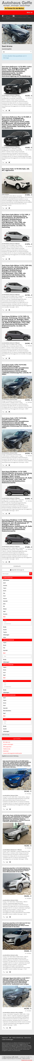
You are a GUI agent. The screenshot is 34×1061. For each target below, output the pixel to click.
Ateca (5, 621)
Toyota (5, 632)
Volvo (4, 637)
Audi (4, 583)
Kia (4, 606)
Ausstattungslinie (6, 49)
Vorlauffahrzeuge (8, 640)
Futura (5, 598)
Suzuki (5, 629)
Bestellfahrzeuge (8, 664)
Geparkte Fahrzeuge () (18, 570)
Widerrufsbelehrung (17, 1037)
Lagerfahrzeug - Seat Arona (17, 387)
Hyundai (5, 601)
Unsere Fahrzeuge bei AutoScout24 (12, 753)
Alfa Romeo (6, 580)
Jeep (4, 603)
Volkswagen (6, 634)
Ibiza (5, 656)
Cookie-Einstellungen (7, 1039)
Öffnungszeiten (7, 746)
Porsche (5, 614)
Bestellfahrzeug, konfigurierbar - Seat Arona (17, 88)
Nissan (5, 609)
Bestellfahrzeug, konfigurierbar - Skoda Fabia (17, 838)
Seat (4, 616)
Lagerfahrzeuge (7, 577)
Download (5, 751)
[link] (3, 110)
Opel (4, 611)
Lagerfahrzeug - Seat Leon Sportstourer (17, 785)
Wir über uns (6, 742)
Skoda (4, 627)
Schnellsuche (17, 566)
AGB (10, 1037)
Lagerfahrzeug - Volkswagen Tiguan (17, 1003)
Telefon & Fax (6, 749)
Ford (4, 596)
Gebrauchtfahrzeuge (9, 695)
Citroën (5, 585)
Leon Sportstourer (7, 623)
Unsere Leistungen (8, 744)
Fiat (4, 593)
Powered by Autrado (26, 1060)
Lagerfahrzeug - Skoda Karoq (17, 892)
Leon (5, 684)
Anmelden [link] (17, 738)
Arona (5, 619)
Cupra (4, 588)
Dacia (4, 590)
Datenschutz (27, 1037)
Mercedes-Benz (7, 710)
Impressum (5, 1037)
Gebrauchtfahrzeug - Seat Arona (17, 187)
